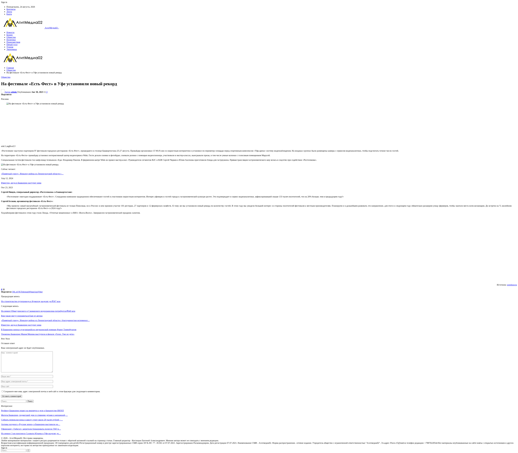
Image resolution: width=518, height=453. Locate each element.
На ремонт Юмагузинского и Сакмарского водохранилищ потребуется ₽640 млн (38, 311)
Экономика (11, 49)
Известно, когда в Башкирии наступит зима (21, 183)
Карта (9, 14)
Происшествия (13, 42)
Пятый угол (11, 44)
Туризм (9, 47)
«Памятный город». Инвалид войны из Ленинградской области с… (32, 174)
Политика (11, 40)
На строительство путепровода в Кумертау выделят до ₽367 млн (30, 301)
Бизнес (9, 35)
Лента (9, 12)
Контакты (11, 9)
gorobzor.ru (512, 285)
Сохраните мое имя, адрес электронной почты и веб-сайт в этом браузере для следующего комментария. (52, 391)
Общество (11, 37)
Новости (10, 32)
